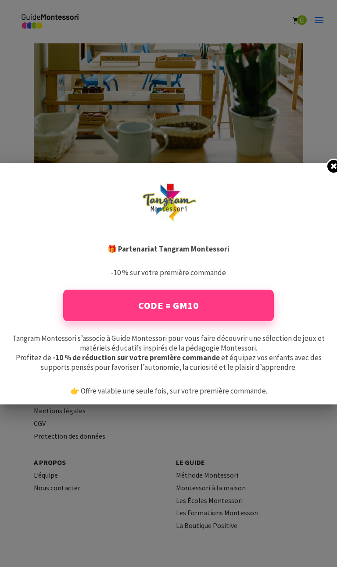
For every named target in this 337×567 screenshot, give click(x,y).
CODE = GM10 (168, 305)
